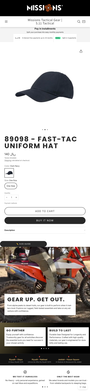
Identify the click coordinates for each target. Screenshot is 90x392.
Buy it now (45, 220)
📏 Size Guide (23, 244)
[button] (6, 21)
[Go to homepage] (45, 8)
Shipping (7, 160)
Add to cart (45, 211)
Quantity (7, 193)
